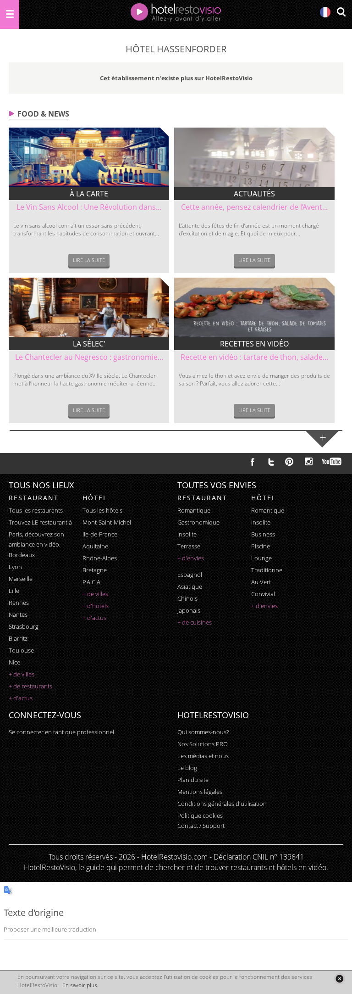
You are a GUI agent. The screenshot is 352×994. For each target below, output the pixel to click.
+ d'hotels (95, 606)
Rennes (19, 602)
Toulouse (21, 650)
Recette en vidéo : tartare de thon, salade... (254, 357)
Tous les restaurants (36, 510)
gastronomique (198, 522)
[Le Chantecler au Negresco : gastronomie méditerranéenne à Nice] (89, 307)
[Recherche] (341, 13)
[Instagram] (309, 463)
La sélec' (89, 344)
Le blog (187, 768)
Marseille (21, 579)
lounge (261, 558)
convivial (263, 594)
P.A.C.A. (92, 582)
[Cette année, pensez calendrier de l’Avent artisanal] (254, 157)
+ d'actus (21, 698)
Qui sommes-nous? (203, 732)
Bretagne (94, 570)
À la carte (89, 194)
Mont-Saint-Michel (106, 522)
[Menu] (9, 14)
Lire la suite (89, 260)
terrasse (188, 546)
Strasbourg (23, 626)
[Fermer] (339, 978)
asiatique (189, 586)
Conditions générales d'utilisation (222, 803)
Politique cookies (200, 815)
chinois (187, 598)
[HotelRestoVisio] (176, 14)
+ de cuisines (194, 622)
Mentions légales (199, 791)
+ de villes (21, 674)
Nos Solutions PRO (202, 744)
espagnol (189, 574)
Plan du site (193, 780)
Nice (14, 662)
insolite (187, 534)
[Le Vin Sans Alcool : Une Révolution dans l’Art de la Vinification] (89, 157)
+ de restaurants (30, 686)
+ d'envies (190, 558)
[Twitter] (271, 462)
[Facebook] (253, 462)
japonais (188, 610)
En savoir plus (79, 985)
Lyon (15, 567)
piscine (260, 546)
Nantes (18, 614)
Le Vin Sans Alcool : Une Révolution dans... (88, 207)
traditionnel (267, 570)
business (263, 534)
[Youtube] (332, 462)
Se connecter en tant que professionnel (61, 732)
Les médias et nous (203, 756)
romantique (193, 510)
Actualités (254, 194)
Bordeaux (22, 555)
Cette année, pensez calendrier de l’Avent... (254, 207)
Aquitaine (95, 546)
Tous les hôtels (102, 510)
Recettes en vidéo (254, 344)
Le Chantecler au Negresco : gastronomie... (89, 357)
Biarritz (18, 638)
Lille (14, 590)
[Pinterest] (289, 462)
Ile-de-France (99, 534)
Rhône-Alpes (99, 558)
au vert (261, 582)
